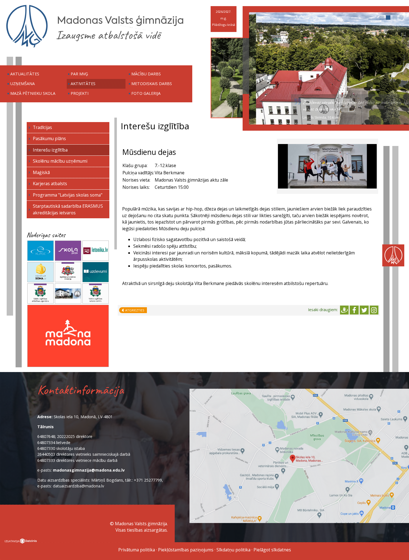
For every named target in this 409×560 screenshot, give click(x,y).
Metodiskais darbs (151, 83)
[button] (382, 17)
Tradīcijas (42, 127)
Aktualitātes (24, 73)
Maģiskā (41, 172)
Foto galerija (146, 93)
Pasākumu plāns (49, 138)
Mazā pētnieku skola (32, 93)
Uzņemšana (22, 83)
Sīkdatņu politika (233, 550)
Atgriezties (134, 310)
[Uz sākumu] (94, 47)
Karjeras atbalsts (50, 183)
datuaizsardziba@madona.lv (78, 486)
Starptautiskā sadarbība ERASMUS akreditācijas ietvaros (68, 209)
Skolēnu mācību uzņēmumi (60, 161)
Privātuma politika (136, 550)
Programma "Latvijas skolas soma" (67, 195)
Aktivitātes (83, 83)
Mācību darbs (146, 73)
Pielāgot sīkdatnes (272, 550)
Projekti (79, 93)
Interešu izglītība (50, 150)
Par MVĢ (79, 73)
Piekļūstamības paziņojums (185, 550)
